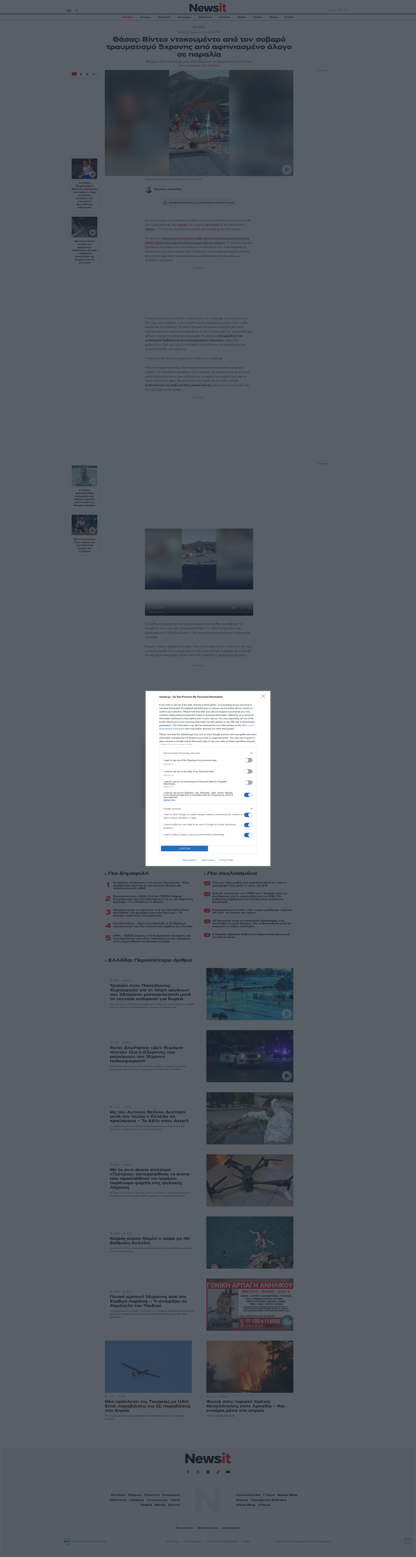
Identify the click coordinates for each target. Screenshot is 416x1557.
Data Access (208, 860)
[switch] (248, 760)
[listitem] (208, 753)
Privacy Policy (226, 860)
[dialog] (208, 778)
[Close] (264, 697)
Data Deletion (190, 860)
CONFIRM (185, 848)
